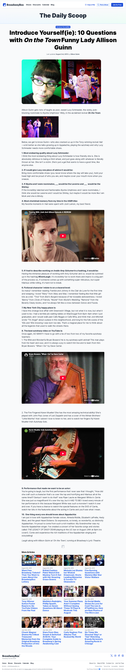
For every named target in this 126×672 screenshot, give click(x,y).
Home (4, 663)
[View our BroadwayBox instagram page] (115, 656)
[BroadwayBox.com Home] (13, 4)
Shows (28, 5)
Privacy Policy (98, 666)
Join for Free (117, 5)
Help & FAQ (101, 663)
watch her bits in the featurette (36, 509)
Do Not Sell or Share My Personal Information (113, 669)
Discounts (37, 5)
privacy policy (28, 669)
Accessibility (115, 666)
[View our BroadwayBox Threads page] (123, 656)
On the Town (94, 113)
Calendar (45, 5)
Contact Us (110, 663)
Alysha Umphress (51, 113)
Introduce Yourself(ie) (63, 27)
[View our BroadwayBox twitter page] (112, 656)
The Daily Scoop (63, 15)
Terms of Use (107, 666)
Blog (52, 5)
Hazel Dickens (47, 520)
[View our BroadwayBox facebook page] (119, 656)
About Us (92, 663)
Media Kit (121, 666)
